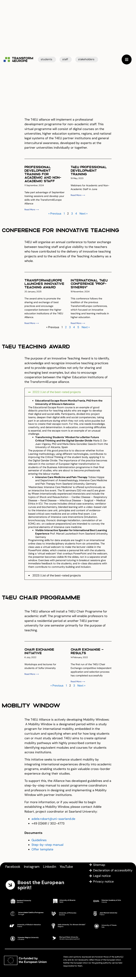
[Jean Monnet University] (110, 913)
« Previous (54, 213)
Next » (83, 213)
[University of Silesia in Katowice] (26, 926)
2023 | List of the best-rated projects (56, 575)
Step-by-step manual (47, 845)
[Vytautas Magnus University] (26, 938)
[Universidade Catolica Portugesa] (26, 913)
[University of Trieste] (110, 926)
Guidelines (39, 840)
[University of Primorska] (68, 913)
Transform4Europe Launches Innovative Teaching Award (44, 284)
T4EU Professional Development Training (89, 170)
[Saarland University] (26, 901)
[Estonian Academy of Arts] (110, 901)
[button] (68, 392)
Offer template (42, 849)
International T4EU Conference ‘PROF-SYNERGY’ (89, 284)
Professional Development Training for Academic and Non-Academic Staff (42, 173)
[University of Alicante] (68, 901)
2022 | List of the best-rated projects (56, 392)
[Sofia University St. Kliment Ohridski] (68, 926)
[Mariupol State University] (68, 938)
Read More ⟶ (31, 209)
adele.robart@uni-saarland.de (53, 819)
